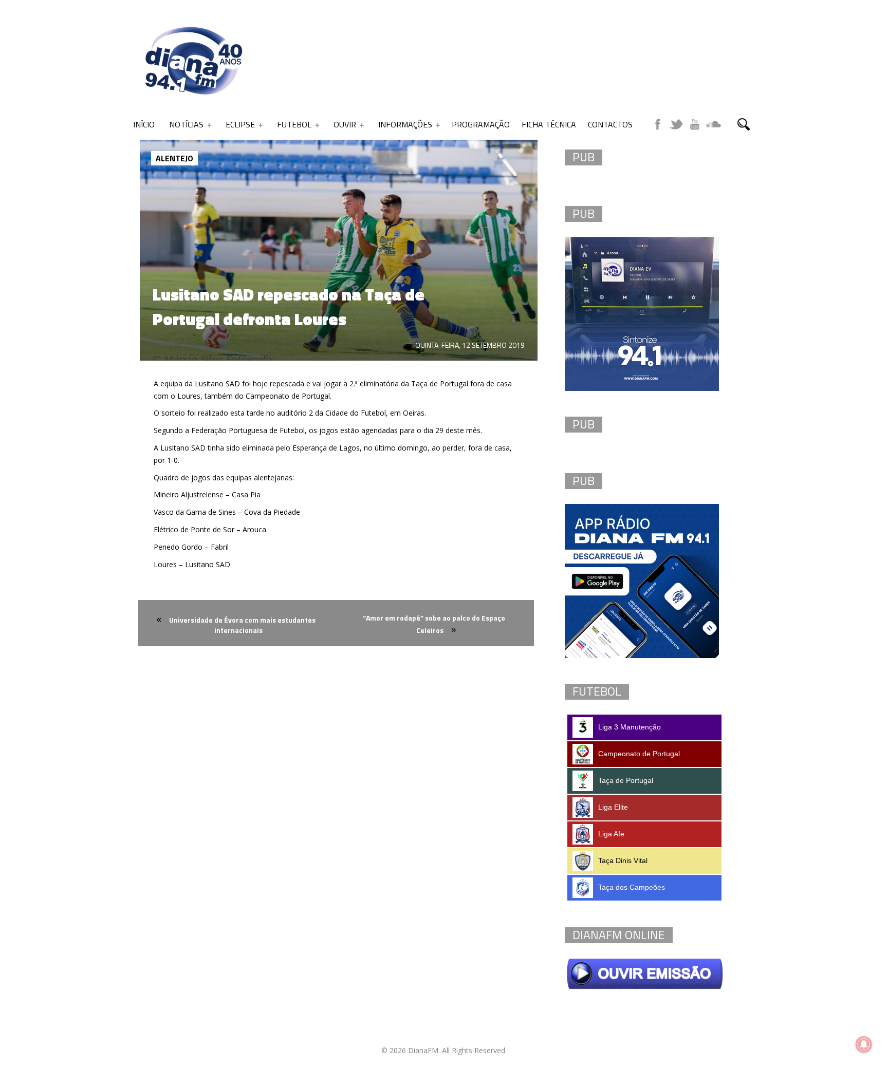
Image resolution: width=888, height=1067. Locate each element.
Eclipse (240, 124)
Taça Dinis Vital (622, 860)
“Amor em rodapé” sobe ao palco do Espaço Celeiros (434, 623)
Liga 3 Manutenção (629, 727)
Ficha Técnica (549, 124)
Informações (405, 124)
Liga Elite (613, 807)
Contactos (610, 124)
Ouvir (345, 124)
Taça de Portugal (625, 780)
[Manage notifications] (864, 1044)
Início (144, 124)
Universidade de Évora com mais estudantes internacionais (242, 624)
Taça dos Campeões (631, 887)
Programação (481, 124)
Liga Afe (611, 834)
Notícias (186, 124)
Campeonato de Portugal (639, 754)
